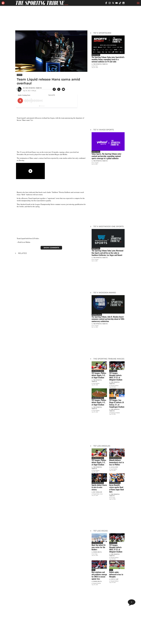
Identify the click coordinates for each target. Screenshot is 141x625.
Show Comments (51, 248)
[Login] (3, 3)
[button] (137, 3)
